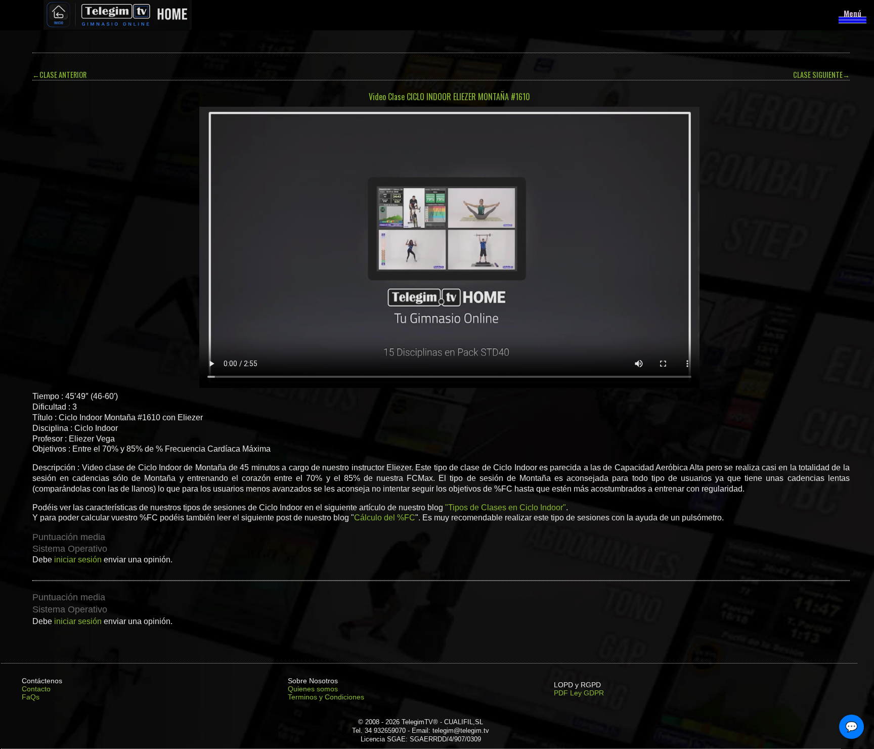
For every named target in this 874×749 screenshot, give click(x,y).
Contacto (36, 689)
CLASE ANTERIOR (59, 74)
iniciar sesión (78, 559)
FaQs (30, 697)
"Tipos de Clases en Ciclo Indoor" (505, 507)
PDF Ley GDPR (579, 693)
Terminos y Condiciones (326, 697)
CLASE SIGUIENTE (821, 74)
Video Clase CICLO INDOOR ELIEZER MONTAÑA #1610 (449, 97)
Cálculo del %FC (384, 517)
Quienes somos (313, 689)
